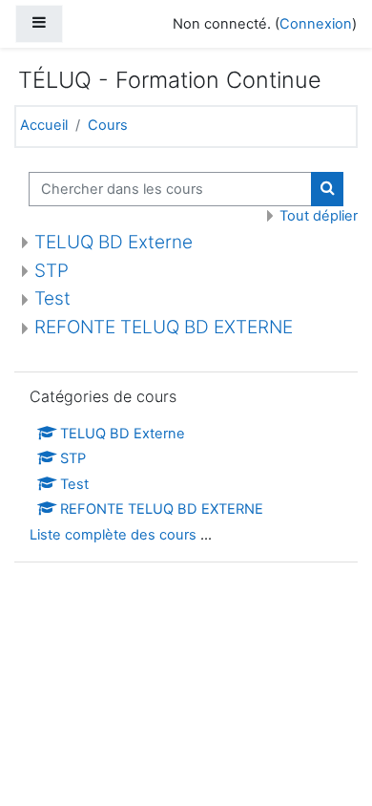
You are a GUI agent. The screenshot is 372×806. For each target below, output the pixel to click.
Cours (108, 125)
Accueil (44, 125)
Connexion (315, 23)
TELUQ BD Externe (113, 242)
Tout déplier (318, 215)
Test (52, 298)
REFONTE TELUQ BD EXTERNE (163, 327)
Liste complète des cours (113, 534)
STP (51, 271)
